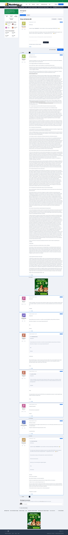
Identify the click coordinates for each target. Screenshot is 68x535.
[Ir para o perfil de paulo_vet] (24, 298)
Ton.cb (8, 27)
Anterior (23, 52)
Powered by (59, 533)
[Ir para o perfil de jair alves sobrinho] (24, 422)
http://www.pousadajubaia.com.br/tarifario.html (37, 101)
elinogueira (24, 338)
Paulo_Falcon (24, 26)
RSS (18, 533)
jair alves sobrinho (24, 425)
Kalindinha (23, 59)
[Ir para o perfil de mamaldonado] (24, 315)
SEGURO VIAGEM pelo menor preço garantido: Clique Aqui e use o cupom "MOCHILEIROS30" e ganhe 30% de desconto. (22, 1)
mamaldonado (23, 318)
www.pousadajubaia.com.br (33, 73)
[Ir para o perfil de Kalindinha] (24, 56)
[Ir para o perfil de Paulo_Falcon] (24, 23)
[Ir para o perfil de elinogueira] (24, 335)
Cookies (16, 533)
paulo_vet (23, 301)
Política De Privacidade (8, 533)
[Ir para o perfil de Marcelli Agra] (24, 440)
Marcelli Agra (24, 442)
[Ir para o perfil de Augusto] (12, 24)
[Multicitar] (29, 275)
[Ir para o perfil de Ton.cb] (6, 27)
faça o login (41, 501)
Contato (13, 533)
